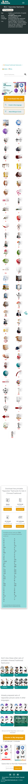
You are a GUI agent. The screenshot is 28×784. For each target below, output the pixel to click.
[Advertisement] (14, 48)
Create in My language (15, 105)
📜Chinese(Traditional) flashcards (12, 65)
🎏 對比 (10, 69)
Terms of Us (12, 777)
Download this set (15, 99)
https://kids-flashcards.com (11, 780)
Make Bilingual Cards (15, 111)
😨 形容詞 (4, 69)
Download (8, 509)
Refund (17, 777)
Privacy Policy (5, 777)
